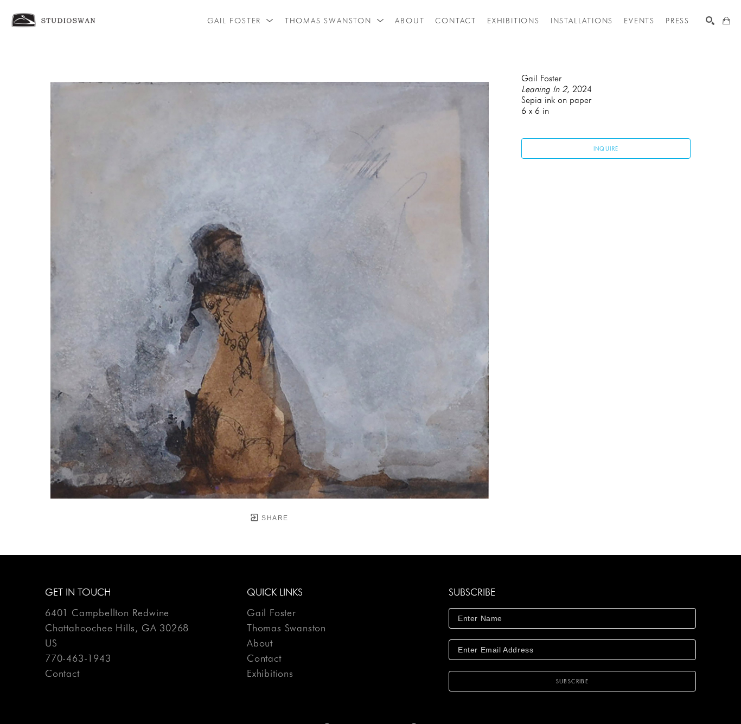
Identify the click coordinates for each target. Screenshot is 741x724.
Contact (62, 673)
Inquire (606, 148)
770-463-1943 (78, 659)
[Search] (710, 20)
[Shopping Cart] (726, 20)
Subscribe (572, 681)
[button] (240, 20)
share (273, 518)
